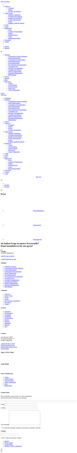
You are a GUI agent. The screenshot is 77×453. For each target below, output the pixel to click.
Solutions (7, 55)
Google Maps (5, 348)
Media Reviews (13, 35)
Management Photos (14, 38)
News (10, 30)
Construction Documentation (16, 60)
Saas (6, 326)
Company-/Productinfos (15, 31)
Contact (7, 41)
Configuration (9, 318)
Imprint (7, 441)
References (8, 81)
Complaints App (13, 66)
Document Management (15, 73)
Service (7, 76)
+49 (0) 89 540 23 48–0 (8, 343)
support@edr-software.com (9, 347)
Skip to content (5, 1)
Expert (10, 21)
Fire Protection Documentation (17, 65)
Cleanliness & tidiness (14, 70)
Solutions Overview (10, 266)
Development (8, 313)
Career (6, 26)
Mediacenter (8, 28)
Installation (8, 316)
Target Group (8, 13)
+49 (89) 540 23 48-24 (7, 256)
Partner (10, 10)
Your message (5, 424)
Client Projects (12, 85)
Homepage (8, 98)
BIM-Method (12, 75)
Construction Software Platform (17, 56)
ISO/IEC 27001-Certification (13, 446)
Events (7, 25)
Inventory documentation (15, 68)
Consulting (8, 315)
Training (7, 321)
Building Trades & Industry (16, 23)
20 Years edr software (14, 11)
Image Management (14, 61)
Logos (10, 36)
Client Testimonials (14, 90)
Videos (10, 33)
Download (8, 40)
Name (2, 404)
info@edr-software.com (8, 345)
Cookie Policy (9, 444)
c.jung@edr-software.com (8, 259)
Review (7, 320)
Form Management (14, 63)
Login (2, 93)
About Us (7, 6)
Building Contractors (14, 15)
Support (7, 78)
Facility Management (14, 20)
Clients (10, 83)
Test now (38, 177)
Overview (7, 311)
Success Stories (12, 86)
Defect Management (14, 58)
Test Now (4, 95)
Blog (6, 80)
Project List (11, 88)
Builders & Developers (15, 18)
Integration (8, 323)
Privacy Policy (9, 443)
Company (11, 8)
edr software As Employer (12, 301)
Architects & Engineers (15, 16)
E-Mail (3, 408)
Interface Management (15, 71)
